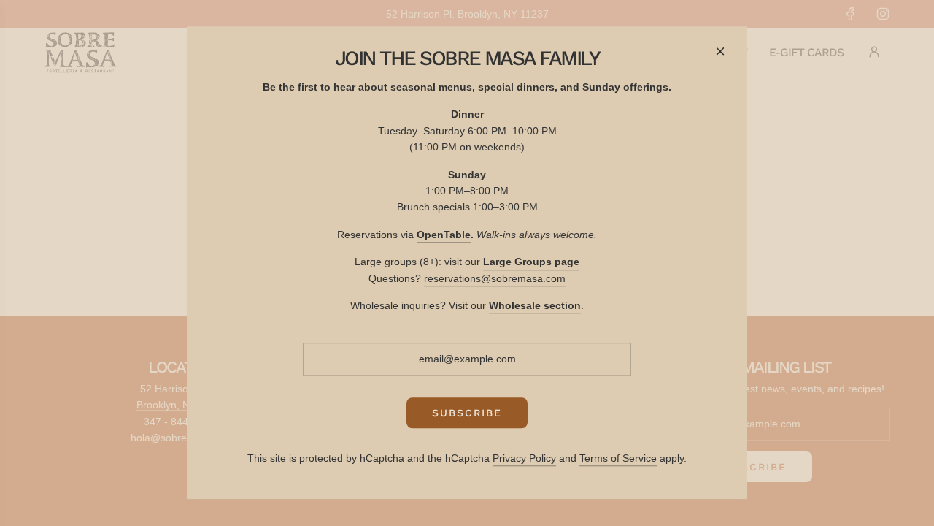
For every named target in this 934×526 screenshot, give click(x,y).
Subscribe (467, 413)
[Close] (720, 51)
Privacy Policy (524, 458)
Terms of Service (618, 458)
